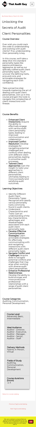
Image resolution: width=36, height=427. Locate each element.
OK (31, 422)
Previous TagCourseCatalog (18, 404)
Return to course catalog (10, 394)
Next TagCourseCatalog (18, 409)
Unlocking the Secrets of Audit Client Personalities (16, 27)
